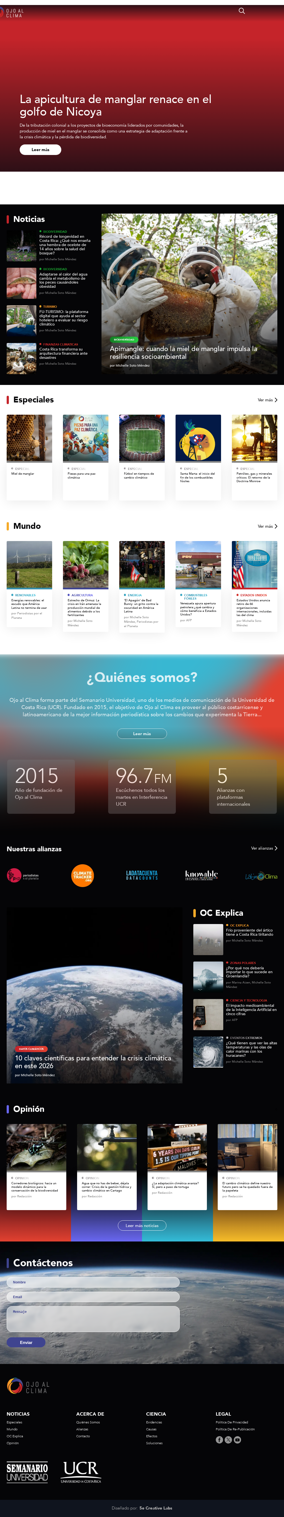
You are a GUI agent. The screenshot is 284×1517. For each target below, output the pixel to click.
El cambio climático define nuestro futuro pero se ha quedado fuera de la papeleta (247, 1187)
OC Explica (239, 925)
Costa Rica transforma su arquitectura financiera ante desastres (63, 353)
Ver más (265, 400)
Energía (135, 595)
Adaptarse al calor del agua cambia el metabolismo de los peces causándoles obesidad (63, 280)
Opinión (22, 1178)
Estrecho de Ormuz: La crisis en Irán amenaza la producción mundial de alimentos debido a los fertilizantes (84, 608)
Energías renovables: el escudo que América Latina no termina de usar (29, 604)
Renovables (25, 595)
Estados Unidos (253, 595)
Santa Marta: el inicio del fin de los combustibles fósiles (197, 477)
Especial (22, 468)
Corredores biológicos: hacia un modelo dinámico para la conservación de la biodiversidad (34, 1187)
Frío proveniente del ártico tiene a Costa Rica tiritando (249, 932)
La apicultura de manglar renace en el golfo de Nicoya (116, 105)
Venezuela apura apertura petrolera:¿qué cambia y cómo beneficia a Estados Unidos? (198, 609)
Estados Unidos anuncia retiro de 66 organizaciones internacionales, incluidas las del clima (254, 608)
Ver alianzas (262, 848)
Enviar (26, 1342)
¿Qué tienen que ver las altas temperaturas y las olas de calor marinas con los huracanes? (251, 1049)
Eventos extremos (246, 1038)
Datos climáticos (31, 1049)
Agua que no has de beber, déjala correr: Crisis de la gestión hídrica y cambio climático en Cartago (106, 1187)
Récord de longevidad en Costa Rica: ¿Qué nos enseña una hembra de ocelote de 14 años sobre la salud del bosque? (64, 245)
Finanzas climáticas (60, 344)
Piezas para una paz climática (81, 475)
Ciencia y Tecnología (248, 1000)
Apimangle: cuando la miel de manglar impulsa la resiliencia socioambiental (183, 352)
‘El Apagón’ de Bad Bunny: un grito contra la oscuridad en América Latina (141, 606)
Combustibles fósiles (195, 597)
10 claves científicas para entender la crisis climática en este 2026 (93, 1062)
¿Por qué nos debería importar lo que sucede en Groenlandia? (249, 972)
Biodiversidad (55, 231)
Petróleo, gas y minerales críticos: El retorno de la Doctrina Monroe (254, 477)
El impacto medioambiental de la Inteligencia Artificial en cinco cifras (251, 1010)
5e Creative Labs (156, 1508)
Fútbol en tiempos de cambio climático (139, 475)
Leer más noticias (142, 1225)
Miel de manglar (22, 473)
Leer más (40, 149)
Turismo (50, 306)
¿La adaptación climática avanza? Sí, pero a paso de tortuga (175, 1185)
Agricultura (82, 595)
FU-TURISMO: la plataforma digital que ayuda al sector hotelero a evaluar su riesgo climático (63, 318)
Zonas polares (243, 963)
